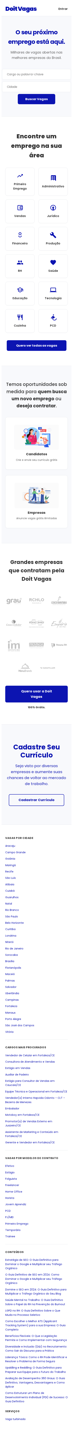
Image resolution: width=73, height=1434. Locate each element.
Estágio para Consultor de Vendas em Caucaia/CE (30, 1083)
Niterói (9, 942)
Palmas (10, 980)
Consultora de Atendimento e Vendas (30, 1062)
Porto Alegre (13, 1019)
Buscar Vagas (36, 99)
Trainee (10, 1236)
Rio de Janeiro (14, 948)
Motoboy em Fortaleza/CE (22, 1115)
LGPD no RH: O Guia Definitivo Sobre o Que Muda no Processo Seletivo (32, 1313)
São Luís (10, 878)
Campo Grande (15, 852)
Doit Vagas (20, 8)
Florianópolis (13, 968)
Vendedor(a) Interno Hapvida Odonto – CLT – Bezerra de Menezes (35, 1100)
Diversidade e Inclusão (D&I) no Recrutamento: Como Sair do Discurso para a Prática (36, 1349)
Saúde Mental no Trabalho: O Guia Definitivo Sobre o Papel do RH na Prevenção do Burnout (35, 1302)
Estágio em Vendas (17, 1068)
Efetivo (9, 1166)
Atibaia (9, 884)
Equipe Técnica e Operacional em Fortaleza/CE (36, 1091)
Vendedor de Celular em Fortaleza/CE (30, 1055)
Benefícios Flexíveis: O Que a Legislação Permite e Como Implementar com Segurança (36, 1338)
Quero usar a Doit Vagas (36, 694)
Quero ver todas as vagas (36, 345)
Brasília (9, 961)
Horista (9, 1198)
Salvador (10, 987)
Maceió (10, 974)
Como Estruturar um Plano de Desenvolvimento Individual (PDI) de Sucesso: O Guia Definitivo (36, 1397)
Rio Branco (12, 910)
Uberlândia (12, 993)
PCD (8, 1211)
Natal (8, 903)
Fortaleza (11, 1006)
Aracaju (10, 846)
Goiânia (10, 859)
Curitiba (10, 929)
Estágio (10, 1172)
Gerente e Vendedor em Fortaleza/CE (30, 1142)
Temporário (13, 1230)
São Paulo (11, 916)
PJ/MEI (9, 1217)
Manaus (10, 1013)
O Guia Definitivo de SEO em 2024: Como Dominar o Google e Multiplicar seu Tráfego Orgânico (33, 1279)
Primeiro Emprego (16, 1224)
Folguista (11, 1179)
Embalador (12, 1108)
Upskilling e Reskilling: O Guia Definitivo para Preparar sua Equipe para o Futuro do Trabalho (35, 1370)
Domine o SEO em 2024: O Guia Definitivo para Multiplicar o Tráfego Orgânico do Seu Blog (35, 1291)
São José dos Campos (19, 1025)
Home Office (13, 1192)
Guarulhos (12, 897)
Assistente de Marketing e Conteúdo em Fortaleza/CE (31, 1134)
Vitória (9, 1032)
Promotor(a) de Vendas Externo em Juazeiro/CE (28, 1123)
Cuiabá (10, 891)
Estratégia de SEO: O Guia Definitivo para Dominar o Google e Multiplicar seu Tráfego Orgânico (33, 1264)
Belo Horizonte (14, 923)
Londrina (10, 936)
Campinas (12, 1000)
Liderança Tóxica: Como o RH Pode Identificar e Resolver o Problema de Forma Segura (36, 1359)
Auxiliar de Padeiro (17, 1074)
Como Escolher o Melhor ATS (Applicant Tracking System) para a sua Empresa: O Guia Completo (35, 1325)
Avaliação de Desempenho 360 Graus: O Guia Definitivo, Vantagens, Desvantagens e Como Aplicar (35, 1383)
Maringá (10, 865)
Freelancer (12, 1185)
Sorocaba (11, 955)
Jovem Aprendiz (15, 1204)
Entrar (63, 9)
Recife (9, 871)
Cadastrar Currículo (36, 800)
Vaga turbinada (15, 1419)
